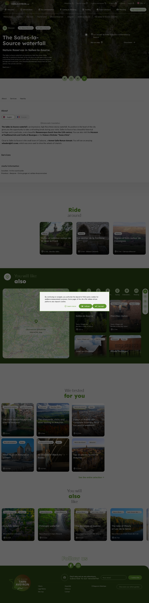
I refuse (87, 306)
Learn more (71, 306)
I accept (101, 306)
